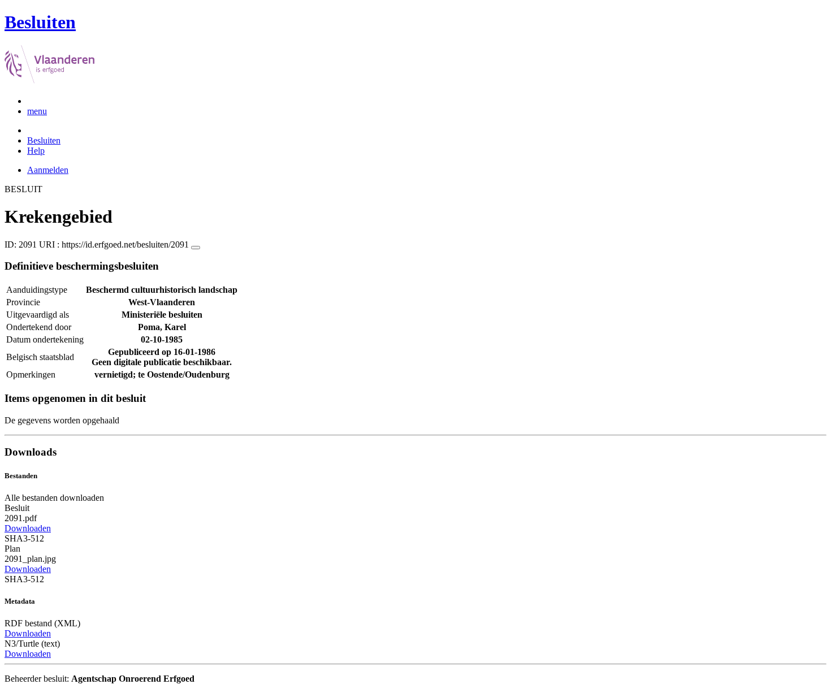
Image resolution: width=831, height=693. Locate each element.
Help (36, 150)
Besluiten (43, 140)
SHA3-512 (24, 538)
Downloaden (28, 528)
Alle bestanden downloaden (54, 498)
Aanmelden (47, 170)
